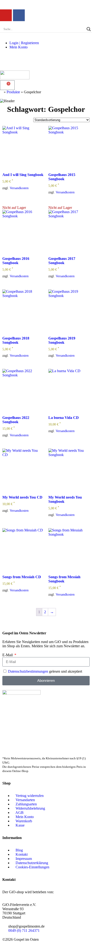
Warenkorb (24, 821)
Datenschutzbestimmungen (28, 671)
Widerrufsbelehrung (30, 808)
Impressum (24, 859)
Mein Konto (18, 47)
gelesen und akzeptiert (45, 671)
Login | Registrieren (24, 43)
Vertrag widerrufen (30, 796)
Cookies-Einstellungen (32, 867)
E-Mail (8, 655)
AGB (19, 813)
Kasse (20, 825)
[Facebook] (19, 15)
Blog (19, 850)
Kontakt (22, 854)
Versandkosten (19, 188)
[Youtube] (6, 15)
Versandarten (25, 800)
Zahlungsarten (26, 804)
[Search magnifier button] (88, 29)
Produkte (13, 92)
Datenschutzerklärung (32, 863)
